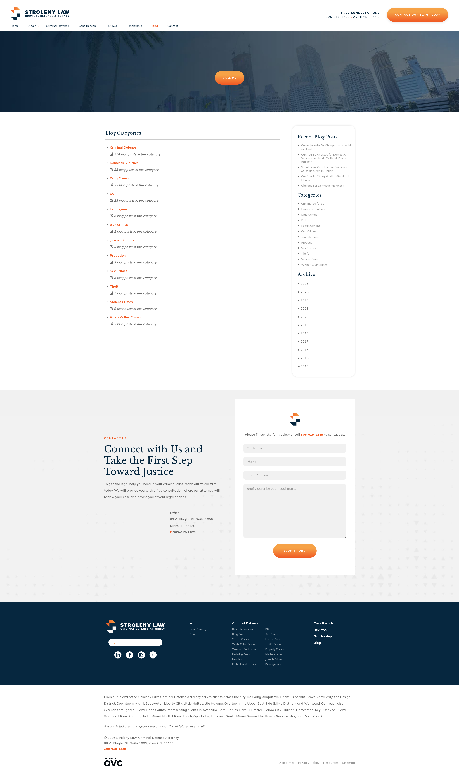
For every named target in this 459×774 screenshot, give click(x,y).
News (193, 634)
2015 (303, 358)
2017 (303, 341)
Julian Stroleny (198, 629)
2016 (303, 350)
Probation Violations (244, 664)
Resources (331, 763)
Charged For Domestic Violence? (322, 185)
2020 (303, 317)
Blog (155, 25)
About (32, 25)
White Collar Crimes (125, 317)
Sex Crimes (118, 271)
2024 (303, 300)
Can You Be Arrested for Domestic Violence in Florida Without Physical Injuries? (325, 158)
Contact (172, 25)
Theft (114, 286)
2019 (303, 325)
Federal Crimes (274, 639)
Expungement (120, 209)
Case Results (87, 25)
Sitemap (348, 763)
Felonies (237, 659)
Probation (118, 255)
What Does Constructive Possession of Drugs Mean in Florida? (325, 169)
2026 (303, 284)
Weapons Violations (244, 649)
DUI (112, 194)
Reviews (111, 25)
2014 (303, 366)
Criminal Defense (57, 25)
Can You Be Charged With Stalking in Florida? (325, 178)
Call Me (229, 77)
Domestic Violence (124, 163)
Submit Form (295, 550)
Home (15, 25)
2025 (303, 292)
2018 (303, 333)
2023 (303, 308)
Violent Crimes (121, 302)
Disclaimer (286, 763)
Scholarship (134, 25)
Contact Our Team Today (417, 14)
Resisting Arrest (241, 654)
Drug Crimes (119, 178)
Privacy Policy (309, 763)
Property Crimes (274, 649)
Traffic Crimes (273, 644)
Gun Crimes (119, 225)
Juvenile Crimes (122, 240)
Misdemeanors (273, 654)
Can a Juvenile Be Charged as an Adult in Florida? (326, 147)
